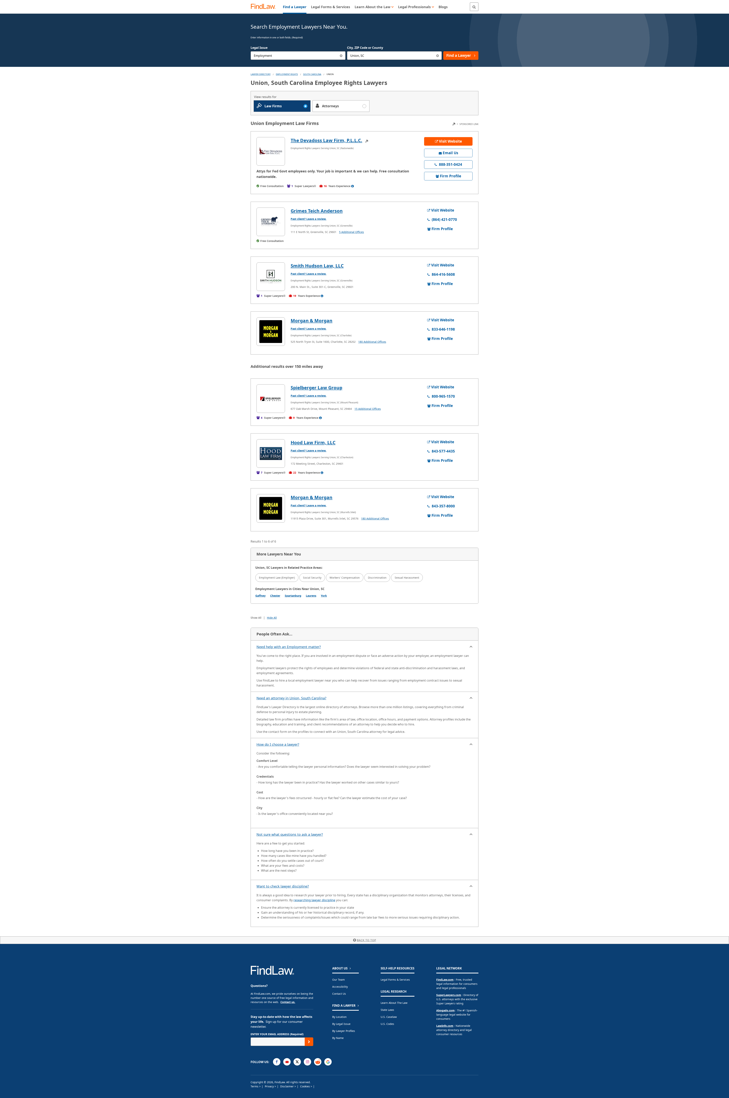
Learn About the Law (394, 1003)
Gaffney (260, 595)
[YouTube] (287, 1062)
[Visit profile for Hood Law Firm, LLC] (271, 453)
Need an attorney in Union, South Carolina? (291, 698)
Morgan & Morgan (311, 320)
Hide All (272, 617)
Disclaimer (287, 1086)
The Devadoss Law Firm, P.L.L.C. (326, 140)
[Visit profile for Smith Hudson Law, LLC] (271, 277)
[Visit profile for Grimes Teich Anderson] (271, 222)
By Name (338, 1038)
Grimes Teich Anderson (317, 211)
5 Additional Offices (351, 232)
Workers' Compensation (345, 577)
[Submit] (309, 1041)
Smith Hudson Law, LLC (317, 265)
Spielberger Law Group (316, 387)
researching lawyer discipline (314, 900)
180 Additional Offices (372, 342)
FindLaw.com (445, 979)
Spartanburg (293, 595)
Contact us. (287, 1002)
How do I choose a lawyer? (277, 744)
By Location (339, 1017)
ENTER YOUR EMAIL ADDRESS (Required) (277, 1034)
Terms (255, 1086)
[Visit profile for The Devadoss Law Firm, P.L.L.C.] (271, 151)
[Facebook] (276, 1062)
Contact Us (339, 993)
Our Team (338, 979)
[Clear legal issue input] (341, 55)
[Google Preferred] (328, 1062)
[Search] (474, 6)
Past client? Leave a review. (308, 219)
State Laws (387, 1010)
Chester (275, 595)
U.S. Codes (387, 1024)
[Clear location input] (437, 55)
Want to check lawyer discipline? (282, 886)
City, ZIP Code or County (365, 48)
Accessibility (340, 986)
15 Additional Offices (367, 409)
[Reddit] (317, 1062)
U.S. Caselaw (389, 1017)
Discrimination (377, 577)
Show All (256, 617)
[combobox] (298, 55)
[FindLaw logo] (265, 6)
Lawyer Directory (261, 74)
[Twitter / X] (297, 1062)
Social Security (312, 577)
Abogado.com (445, 1010)
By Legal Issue (341, 1024)
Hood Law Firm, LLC (313, 442)
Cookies (305, 1086)
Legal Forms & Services (395, 979)
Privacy (270, 1086)
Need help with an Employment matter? (288, 647)
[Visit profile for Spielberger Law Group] (271, 399)
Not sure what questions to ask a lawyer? (289, 834)
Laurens (311, 595)
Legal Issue (259, 48)
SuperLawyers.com (448, 995)
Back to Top (366, 940)
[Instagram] (307, 1062)
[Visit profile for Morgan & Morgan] (271, 332)
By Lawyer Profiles (343, 1031)
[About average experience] (352, 186)
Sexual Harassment (407, 577)
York (324, 595)
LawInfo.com (444, 1026)
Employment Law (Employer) (277, 577)
